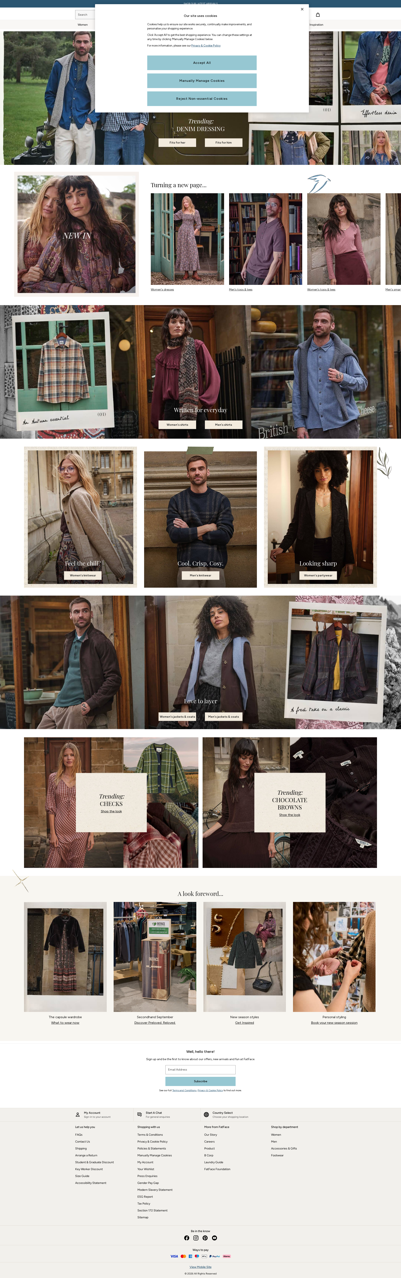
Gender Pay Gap (148, 1183)
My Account (145, 1162)
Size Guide (82, 1176)
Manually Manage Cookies (154, 1155)
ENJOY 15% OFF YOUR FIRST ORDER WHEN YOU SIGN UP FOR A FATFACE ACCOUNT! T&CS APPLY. (200, 3)
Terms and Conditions (184, 1090)
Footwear (277, 1155)
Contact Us (82, 1141)
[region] (202, 58)
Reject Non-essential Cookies (201, 99)
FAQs (78, 1135)
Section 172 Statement (152, 1210)
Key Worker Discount (89, 1169)
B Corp (208, 1155)
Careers (209, 1141)
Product (209, 1148)
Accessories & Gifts (284, 1148)
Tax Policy (143, 1203)
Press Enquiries (147, 1176)
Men (274, 1141)
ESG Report (145, 1196)
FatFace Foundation (217, 1169)
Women (276, 1135)
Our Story (210, 1135)
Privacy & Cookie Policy (210, 1090)
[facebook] (186, 1238)
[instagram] (195, 1238)
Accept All (202, 63)
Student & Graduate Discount (94, 1162)
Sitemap (142, 1217)
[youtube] (214, 1238)
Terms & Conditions (150, 1135)
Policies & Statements (151, 1148)
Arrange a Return (86, 1155)
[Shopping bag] (317, 14)
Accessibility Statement (90, 1183)
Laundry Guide (213, 1162)
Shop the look (111, 811)
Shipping (81, 1148)
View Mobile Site (201, 1267)
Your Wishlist (145, 1169)
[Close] (302, 9)
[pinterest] (205, 1238)
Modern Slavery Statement (155, 1190)
